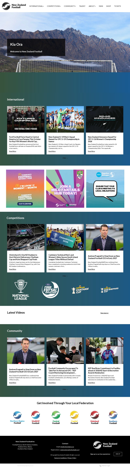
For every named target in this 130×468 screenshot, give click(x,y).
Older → (65, 158)
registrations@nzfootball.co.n (69, 450)
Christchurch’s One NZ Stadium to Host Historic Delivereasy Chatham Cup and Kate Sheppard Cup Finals (23, 257)
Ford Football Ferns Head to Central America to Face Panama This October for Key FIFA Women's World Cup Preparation (25, 139)
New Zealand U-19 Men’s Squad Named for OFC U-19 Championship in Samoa (64, 139)
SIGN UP (118, 454)
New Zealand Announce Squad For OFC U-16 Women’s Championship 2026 (102, 139)
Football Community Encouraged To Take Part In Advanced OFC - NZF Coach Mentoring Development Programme (63, 370)
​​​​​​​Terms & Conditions (60, 458)
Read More (12, 151)
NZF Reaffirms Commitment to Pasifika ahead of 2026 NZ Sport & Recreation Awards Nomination (104, 370)
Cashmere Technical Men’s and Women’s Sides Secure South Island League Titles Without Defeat (63, 257)
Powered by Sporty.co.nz (25, 465)
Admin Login (105, 465)
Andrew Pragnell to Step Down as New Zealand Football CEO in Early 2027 (104, 257)
